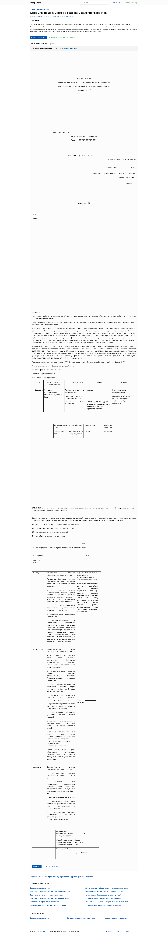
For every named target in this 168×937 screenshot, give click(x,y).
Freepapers (43, 931)
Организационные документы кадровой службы (104, 891)
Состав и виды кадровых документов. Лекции (48, 905)
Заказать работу (130, 3)
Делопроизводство (43, 9)
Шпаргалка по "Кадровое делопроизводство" (103, 895)
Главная (32, 9)
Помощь (119, 3)
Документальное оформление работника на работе (50, 891)
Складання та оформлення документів (45, 902)
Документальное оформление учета (81, 918)
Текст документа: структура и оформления (46, 895)
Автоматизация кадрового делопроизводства (103, 905)
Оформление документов (40, 888)
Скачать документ (70, 48)
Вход (113, 3)
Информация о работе (61, 877)
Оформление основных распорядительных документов (106, 902)
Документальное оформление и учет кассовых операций (107, 888)
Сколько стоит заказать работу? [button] (62, 37)
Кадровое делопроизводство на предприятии (103, 898)
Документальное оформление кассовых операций (49, 898)
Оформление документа (39, 918)
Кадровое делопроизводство (115, 918)
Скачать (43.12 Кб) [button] (38, 37)
